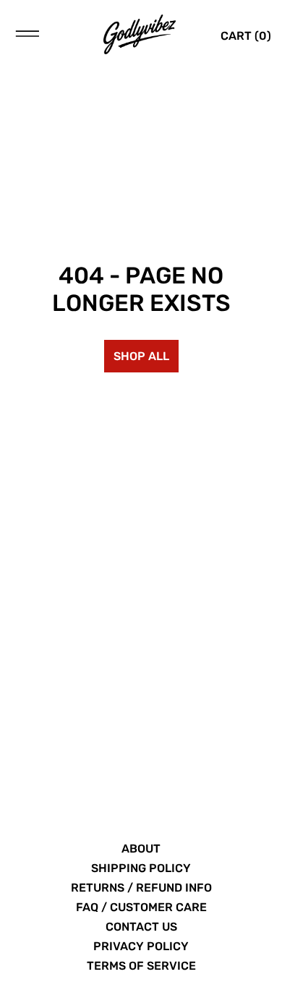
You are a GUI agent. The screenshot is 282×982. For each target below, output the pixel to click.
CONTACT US (141, 927)
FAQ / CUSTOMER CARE (141, 907)
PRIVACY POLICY (141, 946)
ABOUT (141, 848)
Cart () (246, 36)
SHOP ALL (141, 356)
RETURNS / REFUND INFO (141, 888)
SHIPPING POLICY (141, 868)
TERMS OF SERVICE (141, 966)
